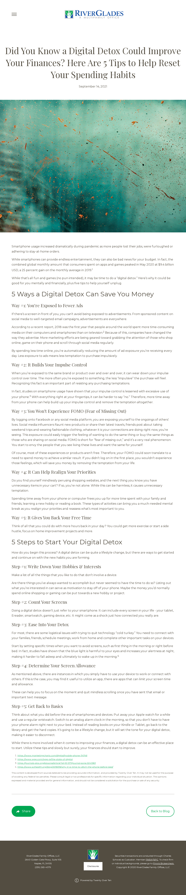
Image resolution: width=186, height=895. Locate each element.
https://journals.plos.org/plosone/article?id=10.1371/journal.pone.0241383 (56, 763)
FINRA (149, 859)
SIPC (155, 859)
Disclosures (93, 866)
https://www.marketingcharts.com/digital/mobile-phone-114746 (52, 755)
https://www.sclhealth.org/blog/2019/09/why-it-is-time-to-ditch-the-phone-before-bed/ (65, 766)
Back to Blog (160, 811)
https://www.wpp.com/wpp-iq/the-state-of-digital (45, 759)
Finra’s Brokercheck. (163, 863)
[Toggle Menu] (14, 14)
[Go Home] (93, 14)
